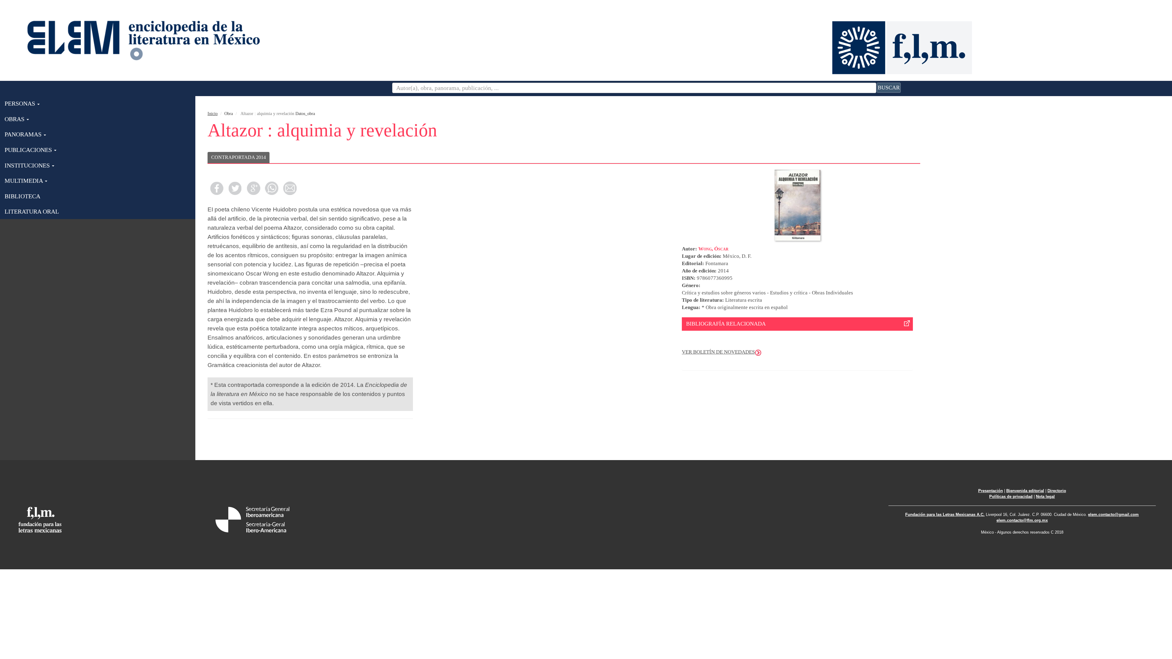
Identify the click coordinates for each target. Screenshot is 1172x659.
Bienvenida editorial (1025, 490)
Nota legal (1045, 496)
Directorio (1056, 490)
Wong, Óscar (713, 249)
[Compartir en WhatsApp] (271, 188)
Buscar (889, 88)
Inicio (213, 113)
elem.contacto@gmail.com (1113, 514)
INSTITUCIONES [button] (28, 165)
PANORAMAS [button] (24, 134)
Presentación (990, 490)
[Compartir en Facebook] (217, 188)
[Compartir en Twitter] (235, 188)
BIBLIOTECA (22, 196)
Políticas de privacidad (1011, 496)
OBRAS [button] (15, 119)
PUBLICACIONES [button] (29, 149)
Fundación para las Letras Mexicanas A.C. (945, 514)
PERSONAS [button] (21, 103)
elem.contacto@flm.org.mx (1022, 520)
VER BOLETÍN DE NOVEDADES (718, 352)
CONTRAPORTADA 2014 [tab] (238, 157)
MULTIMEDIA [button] (24, 180)
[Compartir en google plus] (253, 188)
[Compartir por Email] (290, 188)
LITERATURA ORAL (32, 211)
